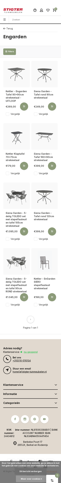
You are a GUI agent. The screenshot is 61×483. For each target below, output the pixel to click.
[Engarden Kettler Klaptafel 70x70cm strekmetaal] (16, 136)
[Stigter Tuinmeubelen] (13, 10)
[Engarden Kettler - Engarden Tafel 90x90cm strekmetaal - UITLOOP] (16, 74)
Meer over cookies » (31, 479)
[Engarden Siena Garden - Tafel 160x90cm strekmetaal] (44, 136)
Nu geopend (31, 352)
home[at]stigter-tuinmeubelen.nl (30, 371)
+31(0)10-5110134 (22, 360)
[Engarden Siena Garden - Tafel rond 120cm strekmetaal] (44, 196)
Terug (9, 28)
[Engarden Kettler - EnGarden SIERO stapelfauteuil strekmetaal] (44, 261)
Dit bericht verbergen (31, 471)
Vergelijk (15, 114)
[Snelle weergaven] (24, 106)
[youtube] (44, 419)
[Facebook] (15, 419)
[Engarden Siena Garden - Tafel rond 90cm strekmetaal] (44, 74)
